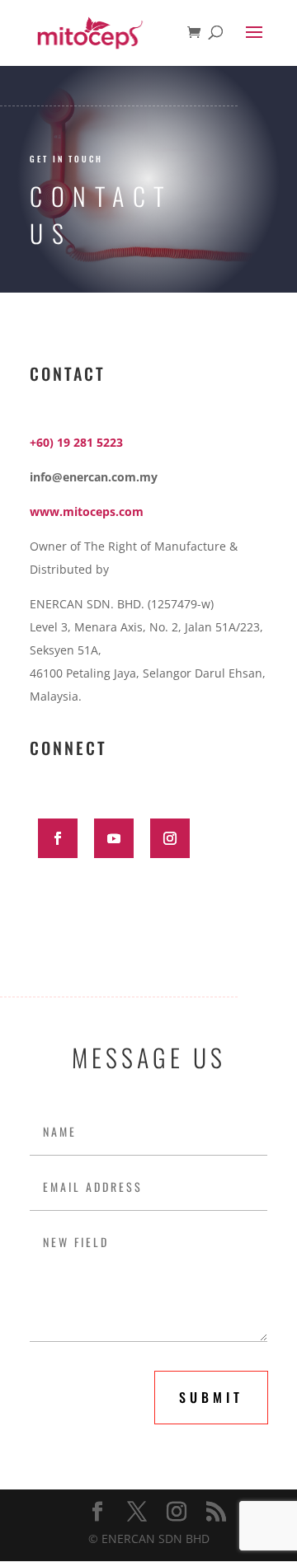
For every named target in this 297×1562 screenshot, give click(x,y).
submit (211, 1397)
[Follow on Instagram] (170, 838)
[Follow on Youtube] (114, 838)
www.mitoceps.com (87, 511)
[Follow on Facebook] (58, 838)
